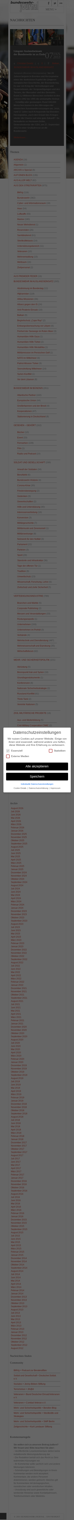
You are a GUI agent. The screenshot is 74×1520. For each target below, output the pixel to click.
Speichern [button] (37, 776)
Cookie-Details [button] (20, 788)
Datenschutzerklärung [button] (39, 788)
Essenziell (16, 750)
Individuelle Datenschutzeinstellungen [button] (37, 784)
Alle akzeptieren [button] (37, 766)
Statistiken (60, 750)
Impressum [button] (55, 788)
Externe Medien (20, 756)
